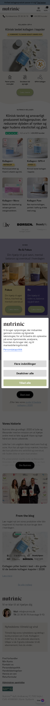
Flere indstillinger (25, 364)
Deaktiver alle (25, 373)
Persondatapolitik (12, 349)
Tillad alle (25, 383)
